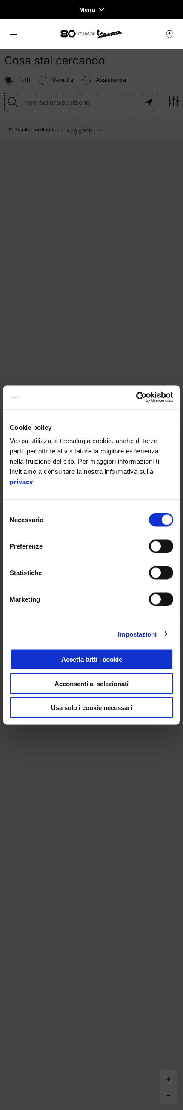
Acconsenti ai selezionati (91, 683)
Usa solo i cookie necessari (91, 707)
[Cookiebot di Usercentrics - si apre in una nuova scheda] (136, 397)
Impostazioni (137, 633)
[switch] (161, 546)
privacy (21, 481)
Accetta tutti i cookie (91, 659)
